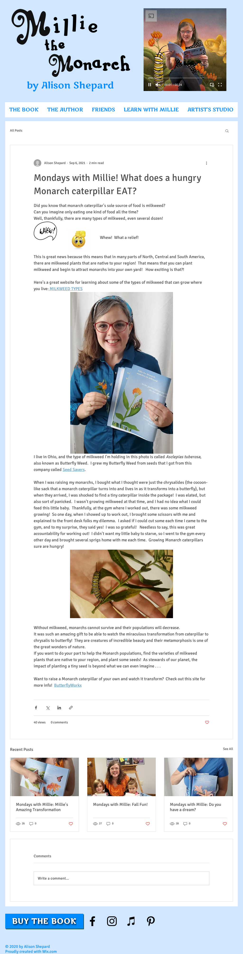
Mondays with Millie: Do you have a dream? (195, 807)
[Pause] (150, 85)
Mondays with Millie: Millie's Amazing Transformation (42, 807)
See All (228, 749)
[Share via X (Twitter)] (47, 707)
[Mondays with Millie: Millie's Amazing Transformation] (44, 777)
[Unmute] (158, 85)
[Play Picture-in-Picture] (212, 85)
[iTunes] (131, 921)
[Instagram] (111, 921)
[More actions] (206, 163)
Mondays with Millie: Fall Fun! (120, 804)
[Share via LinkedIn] (59, 707)
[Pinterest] (150, 921)
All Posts (16, 130)
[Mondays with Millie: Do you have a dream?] (198, 777)
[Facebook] (92, 921)
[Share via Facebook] (36, 707)
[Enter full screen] (220, 85)
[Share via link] (71, 707)
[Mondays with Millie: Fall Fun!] (121, 777)
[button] (227, 130)
